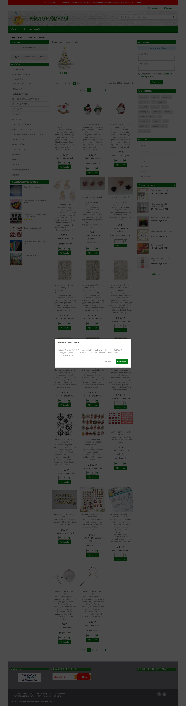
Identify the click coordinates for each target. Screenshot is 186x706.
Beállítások (109, 361)
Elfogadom (123, 361)
